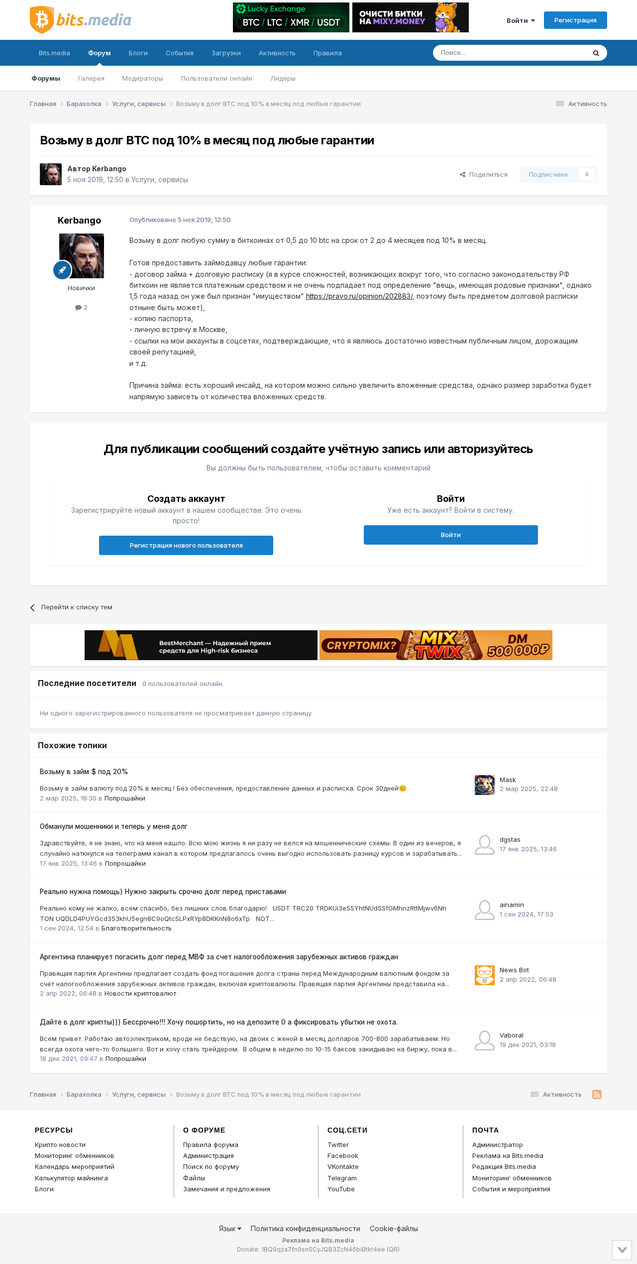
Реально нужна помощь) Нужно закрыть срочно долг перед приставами (163, 892)
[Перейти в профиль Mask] (485, 785)
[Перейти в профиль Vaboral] (485, 1040)
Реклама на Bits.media (507, 1155)
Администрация (208, 1155)
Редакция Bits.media (504, 1166)
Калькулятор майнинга (71, 1178)
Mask (508, 780)
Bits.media (54, 53)
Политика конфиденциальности (305, 1228)
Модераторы (142, 78)
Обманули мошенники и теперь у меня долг (114, 826)
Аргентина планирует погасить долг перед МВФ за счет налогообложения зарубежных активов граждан (219, 957)
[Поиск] (596, 53)
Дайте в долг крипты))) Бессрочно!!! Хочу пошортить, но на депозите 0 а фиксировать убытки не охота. (219, 1022)
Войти (519, 20)
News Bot (514, 970)
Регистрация (575, 20)
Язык (228, 1228)
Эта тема (558, 52)
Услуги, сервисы (159, 179)
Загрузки (226, 53)
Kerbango (109, 168)
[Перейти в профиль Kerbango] (51, 174)
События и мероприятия (511, 1189)
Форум (99, 53)
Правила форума (210, 1145)
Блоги (138, 53)
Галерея (91, 78)
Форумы (45, 78)
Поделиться (486, 174)
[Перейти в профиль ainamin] (485, 910)
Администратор (497, 1145)
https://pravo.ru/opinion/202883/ (359, 296)
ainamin (512, 905)
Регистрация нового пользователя (186, 545)
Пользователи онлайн (216, 78)
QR (393, 1249)
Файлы (194, 1178)
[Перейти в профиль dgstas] (485, 845)
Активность (277, 53)
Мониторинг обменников (74, 1155)
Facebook (342, 1155)
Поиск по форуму (211, 1166)
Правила (328, 53)
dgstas (510, 839)
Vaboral (512, 1035)
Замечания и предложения (226, 1189)
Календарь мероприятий (74, 1166)
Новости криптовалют (140, 993)
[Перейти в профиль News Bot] (485, 975)
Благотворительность (137, 928)
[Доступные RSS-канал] (597, 1095)
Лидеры (283, 78)
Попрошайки (125, 798)
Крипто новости (60, 1145)
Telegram (342, 1178)
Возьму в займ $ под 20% (84, 772)
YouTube (341, 1189)
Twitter (338, 1145)
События (180, 53)
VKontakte (343, 1166)
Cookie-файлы (394, 1228)
